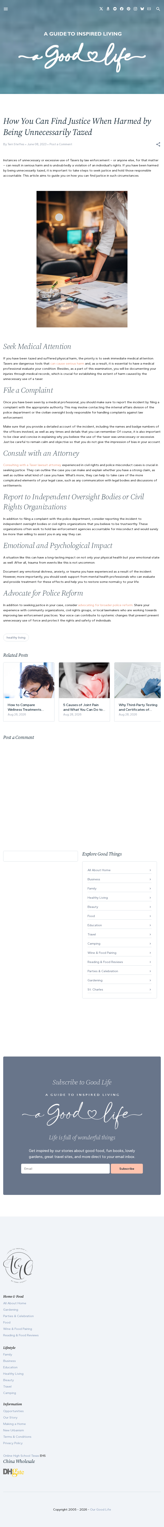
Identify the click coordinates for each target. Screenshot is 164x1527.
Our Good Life (100, 1509)
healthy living (16, 637)
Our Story (10, 1417)
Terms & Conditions (17, 1437)
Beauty (93, 907)
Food (91, 916)
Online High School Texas (21, 1456)
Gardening (95, 980)
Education (95, 925)
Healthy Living (98, 898)
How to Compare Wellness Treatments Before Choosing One (25, 707)
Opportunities (13, 1411)
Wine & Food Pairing (102, 953)
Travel (92, 934)
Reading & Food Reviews (105, 962)
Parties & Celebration (103, 971)
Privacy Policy (13, 1443)
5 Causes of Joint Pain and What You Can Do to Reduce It (82, 707)
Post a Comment (61, 144)
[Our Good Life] (82, 52)
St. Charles (95, 989)
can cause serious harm (67, 363)
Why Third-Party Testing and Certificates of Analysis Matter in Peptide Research (138, 707)
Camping (94, 943)
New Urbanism (13, 1430)
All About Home (99, 870)
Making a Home (14, 1424)
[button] (158, 144)
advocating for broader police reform (105, 605)
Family (92, 888)
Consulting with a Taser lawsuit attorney (32, 465)
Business (94, 879)
